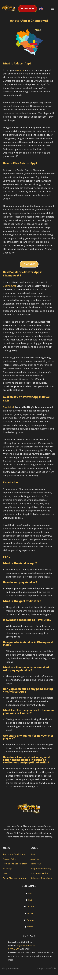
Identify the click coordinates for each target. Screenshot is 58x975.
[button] (52, 8)
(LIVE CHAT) (13, 949)
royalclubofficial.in (26, 945)
